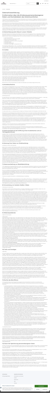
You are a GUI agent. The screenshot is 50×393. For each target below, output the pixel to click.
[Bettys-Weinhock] (3, 3)
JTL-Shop (45, 391)
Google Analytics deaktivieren (12, 242)
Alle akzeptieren (41, 386)
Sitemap (15, 383)
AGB (14, 381)
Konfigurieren (45, 389)
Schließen (38, 389)
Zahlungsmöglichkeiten (6, 376)
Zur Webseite (46, 0)
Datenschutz (16, 379)
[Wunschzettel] (43, 3)
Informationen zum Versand (18, 376)
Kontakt (15, 377)
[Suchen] (38, 3)
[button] (41, 3)
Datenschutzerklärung (27, 389)
